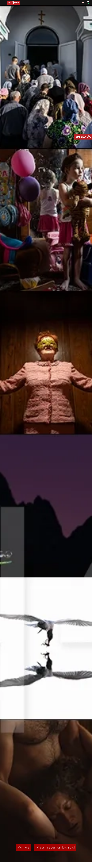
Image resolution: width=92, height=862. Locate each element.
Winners (23, 847)
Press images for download (55, 847)
